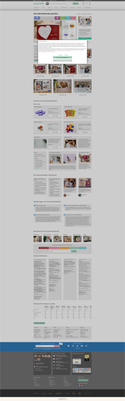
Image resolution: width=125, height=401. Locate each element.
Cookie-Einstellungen (62, 62)
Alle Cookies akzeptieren (62, 57)
